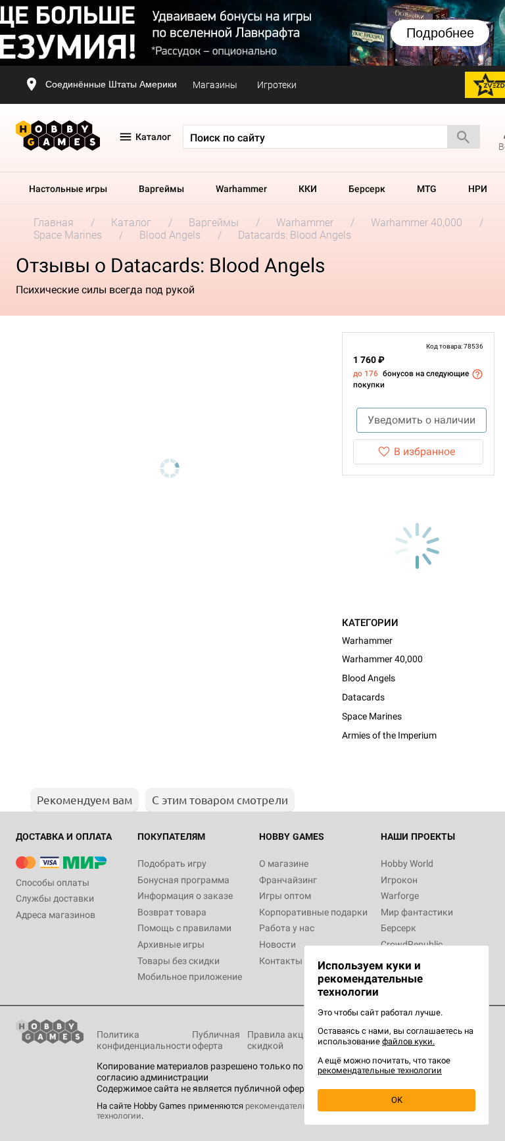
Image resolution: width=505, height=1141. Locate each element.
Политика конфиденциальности (144, 1040)
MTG (427, 188)
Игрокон (399, 880)
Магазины (215, 85)
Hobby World (407, 863)
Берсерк (367, 188)
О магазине (283, 863)
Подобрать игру (171, 863)
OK (396, 1100)
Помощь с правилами (184, 928)
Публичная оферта (216, 1040)
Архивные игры (170, 944)
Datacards (363, 697)
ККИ (308, 188)
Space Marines (372, 716)
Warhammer (241, 188)
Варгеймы (161, 188)
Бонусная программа (183, 880)
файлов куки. (408, 1041)
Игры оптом (285, 895)
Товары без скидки (178, 961)
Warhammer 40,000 (382, 659)
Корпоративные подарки (313, 912)
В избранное (424, 451)
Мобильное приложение (189, 976)
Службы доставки (55, 898)
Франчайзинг (288, 880)
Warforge (400, 895)
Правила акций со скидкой (286, 1040)
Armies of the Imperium (389, 735)
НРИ (477, 188)
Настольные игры (68, 188)
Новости (277, 944)
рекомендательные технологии (380, 1070)
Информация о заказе (185, 895)
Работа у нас (286, 928)
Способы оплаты (52, 882)
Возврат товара (171, 912)
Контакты (280, 961)
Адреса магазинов (55, 915)
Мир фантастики (417, 912)
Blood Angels (368, 678)
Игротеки (277, 85)
